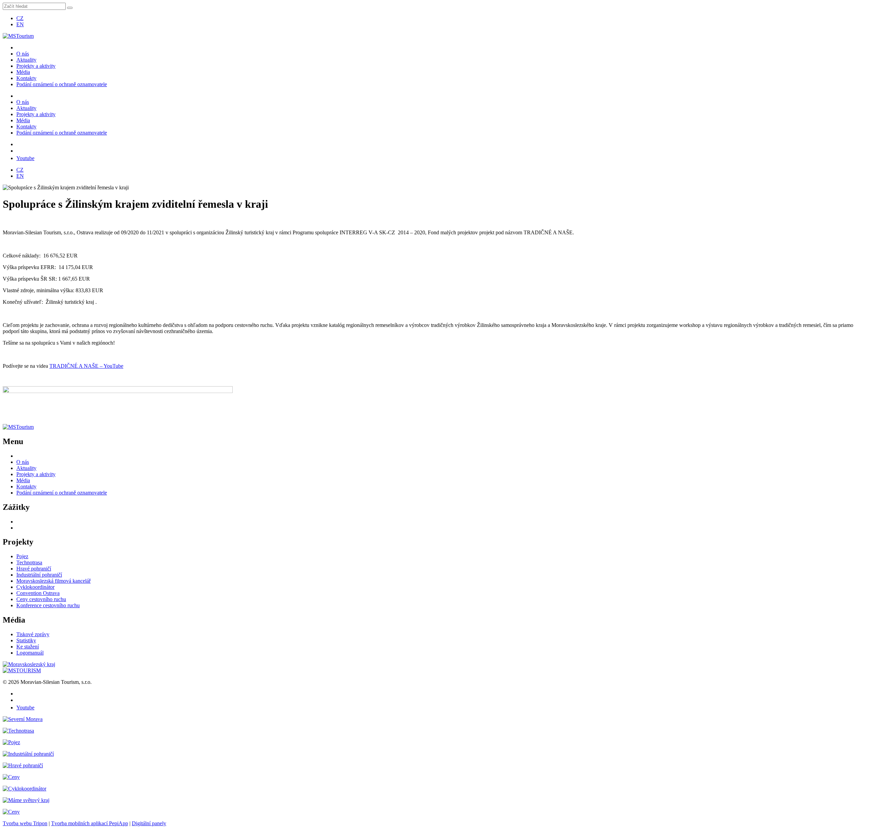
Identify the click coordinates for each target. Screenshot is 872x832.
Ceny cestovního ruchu (41, 599)
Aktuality (26, 60)
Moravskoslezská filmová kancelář (53, 581)
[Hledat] (70, 8)
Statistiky (26, 640)
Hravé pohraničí (33, 568)
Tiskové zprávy (32, 634)
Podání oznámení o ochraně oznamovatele (61, 84)
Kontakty (26, 78)
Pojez (22, 556)
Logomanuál (30, 653)
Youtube (25, 158)
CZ (20, 18)
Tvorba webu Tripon (25, 823)
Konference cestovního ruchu (48, 605)
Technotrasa (29, 562)
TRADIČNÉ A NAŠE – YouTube (86, 366)
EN (20, 24)
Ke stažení (27, 646)
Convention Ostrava (38, 593)
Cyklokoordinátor (35, 587)
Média (23, 72)
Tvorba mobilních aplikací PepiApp (89, 823)
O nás (22, 54)
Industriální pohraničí (39, 575)
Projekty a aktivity (36, 66)
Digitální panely (149, 823)
